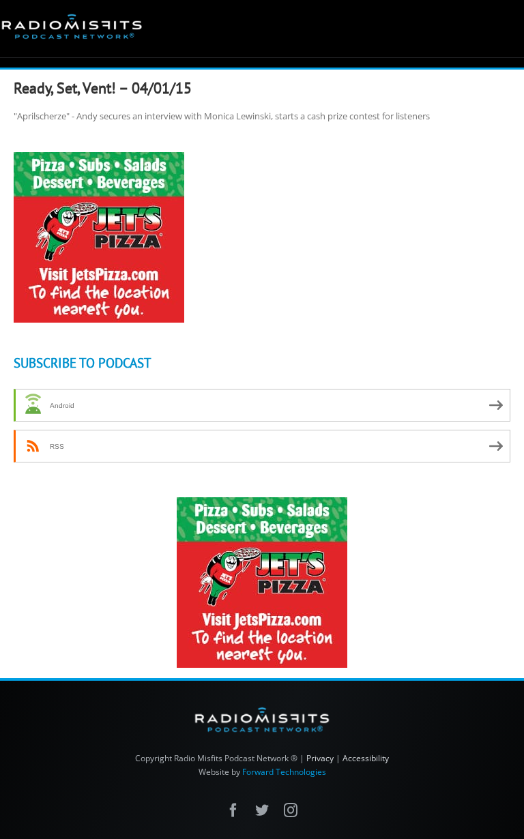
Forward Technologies (284, 772)
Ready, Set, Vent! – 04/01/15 (103, 88)
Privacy (320, 758)
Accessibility (366, 758)
